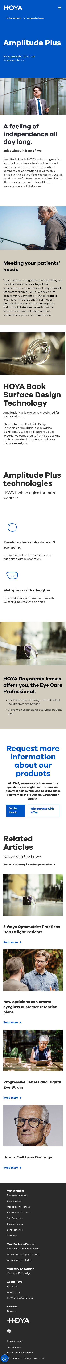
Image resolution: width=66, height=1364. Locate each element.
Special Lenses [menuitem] (15, 1224)
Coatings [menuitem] (12, 1235)
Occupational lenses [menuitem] (18, 1206)
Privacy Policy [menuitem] (15, 1341)
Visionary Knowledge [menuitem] (18, 1273)
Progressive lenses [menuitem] (17, 1195)
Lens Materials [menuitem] (15, 1229)
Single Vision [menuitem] (14, 1201)
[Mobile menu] (59, 8)
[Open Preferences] (5, 1358)
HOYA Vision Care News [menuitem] (20, 1298)
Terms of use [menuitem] (14, 1346)
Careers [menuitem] (11, 1311)
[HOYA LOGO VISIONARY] (12, 7)
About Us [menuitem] (12, 1286)
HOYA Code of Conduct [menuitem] (20, 1352)
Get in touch (13, 810)
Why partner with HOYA (42, 810)
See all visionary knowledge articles (27, 864)
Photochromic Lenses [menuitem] (19, 1212)
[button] (33, 1331)
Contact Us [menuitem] (13, 1292)
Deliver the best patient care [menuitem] (23, 1254)
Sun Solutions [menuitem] (15, 1218)
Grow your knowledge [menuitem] (19, 1260)
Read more (10, 942)
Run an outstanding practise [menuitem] (23, 1248)
